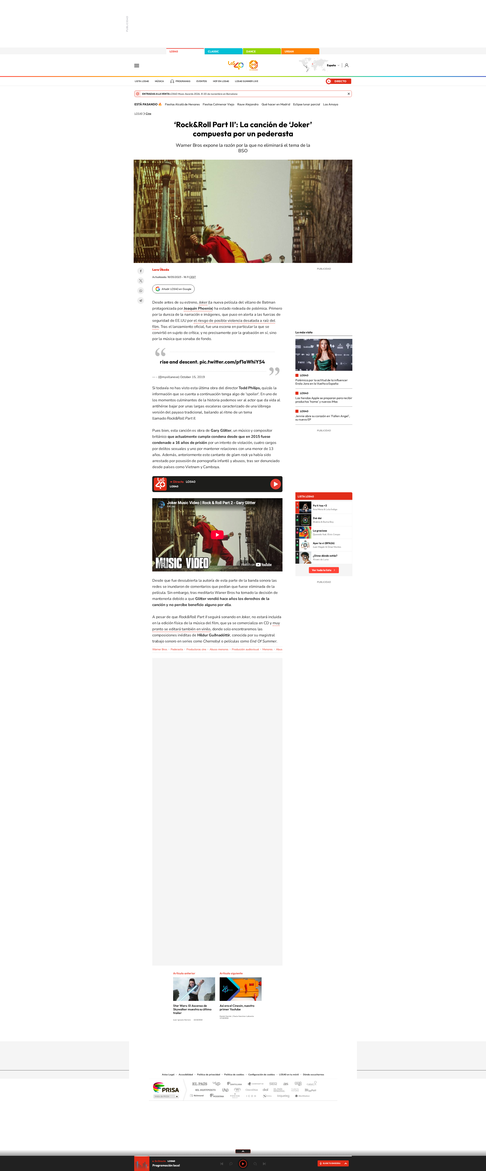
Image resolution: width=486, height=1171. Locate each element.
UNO (226, 1089)
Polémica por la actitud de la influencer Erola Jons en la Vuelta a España (321, 381)
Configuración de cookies (261, 1074)
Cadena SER (272, 1084)
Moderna (216, 1094)
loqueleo (283, 1094)
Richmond (197, 1094)
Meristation (301, 1094)
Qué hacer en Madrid (276, 104)
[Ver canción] (305, 507)
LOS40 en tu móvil (289, 1074)
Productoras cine (196, 649)
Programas (183, 81)
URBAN (289, 51)
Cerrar (348, 93)
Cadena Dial (265, 1089)
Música (159, 81)
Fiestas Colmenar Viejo (218, 104)
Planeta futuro (293, 1089)
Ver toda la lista (321, 570)
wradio (236, 1089)
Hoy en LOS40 (221, 81)
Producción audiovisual (245, 649)
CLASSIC (213, 51)
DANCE (251, 51)
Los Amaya (330, 104)
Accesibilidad (186, 1074)
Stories (266, 1034)
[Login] (347, 65)
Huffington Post (205, 1089)
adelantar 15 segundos (255, 1164)
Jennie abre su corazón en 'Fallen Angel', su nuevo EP (322, 417)
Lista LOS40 (142, 81)
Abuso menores (219, 649)
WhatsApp (140, 290)
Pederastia (177, 649)
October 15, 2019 (192, 377)
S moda (267, 1094)
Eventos (201, 81)
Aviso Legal (168, 1074)
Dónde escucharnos (313, 1074)
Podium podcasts (234, 1094)
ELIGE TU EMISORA (331, 1163)
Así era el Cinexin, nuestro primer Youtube (237, 1007)
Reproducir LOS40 (275, 484)
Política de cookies (234, 1074)
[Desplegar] (243, 1151)
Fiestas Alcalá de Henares (182, 104)
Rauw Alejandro (248, 104)
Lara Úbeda (160, 269)
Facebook (140, 270)
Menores (267, 649)
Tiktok (228, 1034)
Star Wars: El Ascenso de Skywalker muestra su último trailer (192, 1009)
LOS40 (174, 51)
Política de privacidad (208, 1074)
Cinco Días (251, 1089)
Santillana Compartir (255, 1084)
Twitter (140, 280)
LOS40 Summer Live (246, 81)
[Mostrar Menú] (139, 65)
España (331, 65)
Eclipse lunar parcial (306, 104)
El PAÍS (200, 1084)
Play (243, 1163)
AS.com (284, 1084)
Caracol (310, 1084)
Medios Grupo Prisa (165, 1096)
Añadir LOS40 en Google (176, 289)
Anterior (221, 1164)
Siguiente (264, 1164)
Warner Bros (159, 649)
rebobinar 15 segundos (231, 1164)
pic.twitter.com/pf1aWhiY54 (232, 362)
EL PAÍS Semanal (279, 1089)
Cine (148, 113)
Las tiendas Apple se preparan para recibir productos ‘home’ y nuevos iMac (323, 399)
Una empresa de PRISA (166, 1087)
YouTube (235, 1034)
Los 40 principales (218, 1084)
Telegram (140, 300)
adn (296, 1084)
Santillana (235, 1084)
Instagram (220, 1034)
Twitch (258, 1034)
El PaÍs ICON (251, 1094)
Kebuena (307, 1089)
